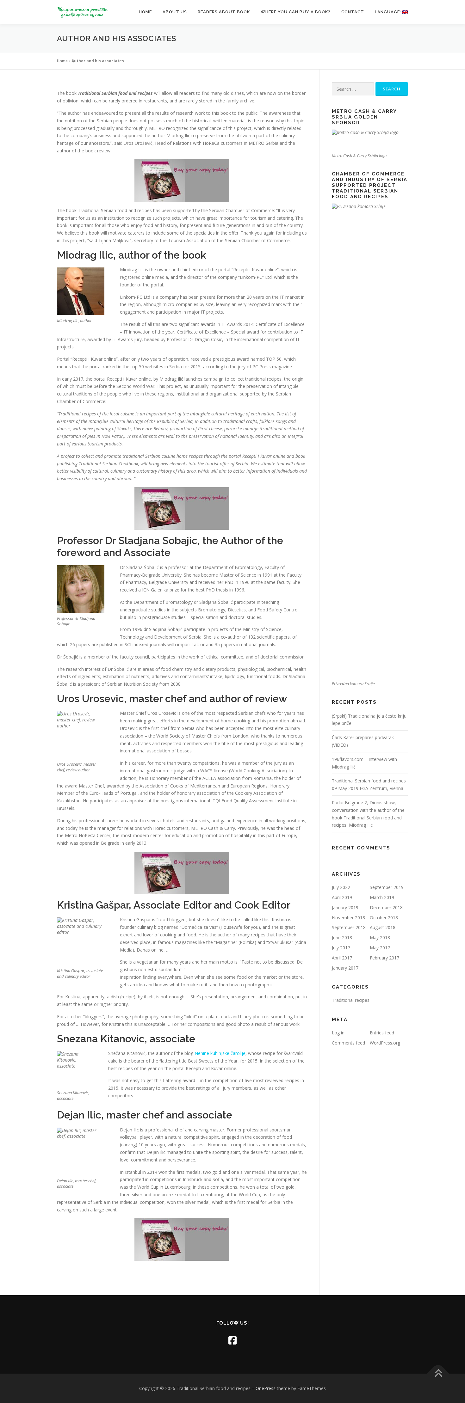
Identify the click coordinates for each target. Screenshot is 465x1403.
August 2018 (382, 927)
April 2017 (342, 958)
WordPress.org (385, 1043)
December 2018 (386, 907)
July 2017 (341, 948)
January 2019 (345, 907)
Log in (338, 1033)
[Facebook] (232, 1340)
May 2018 (380, 937)
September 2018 (349, 927)
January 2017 (345, 968)
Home (145, 11)
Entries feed (382, 1033)
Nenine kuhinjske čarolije (220, 1053)
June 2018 (342, 937)
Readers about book (224, 11)
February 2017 (384, 958)
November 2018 (348, 918)
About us (175, 11)
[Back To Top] (438, 1373)
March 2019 (382, 897)
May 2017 (380, 948)
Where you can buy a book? (296, 11)
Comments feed (348, 1043)
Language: (388, 11)
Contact (352, 11)
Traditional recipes (350, 1000)
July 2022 (341, 887)
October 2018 (384, 918)
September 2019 (387, 887)
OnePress (266, 1388)
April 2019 (342, 897)
